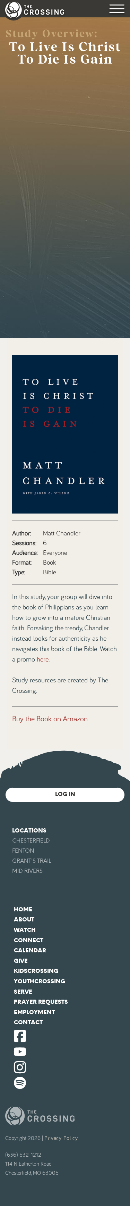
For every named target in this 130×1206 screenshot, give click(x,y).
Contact (28, 1022)
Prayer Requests (41, 1002)
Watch (25, 930)
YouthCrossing (39, 981)
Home (23, 909)
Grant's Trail (31, 861)
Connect (28, 940)
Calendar (30, 950)
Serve (23, 991)
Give (21, 961)
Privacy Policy (61, 1138)
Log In (65, 794)
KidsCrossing (36, 971)
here (43, 659)
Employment (34, 1012)
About (24, 919)
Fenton (23, 850)
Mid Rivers (27, 871)
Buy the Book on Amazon (50, 719)
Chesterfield (31, 840)
